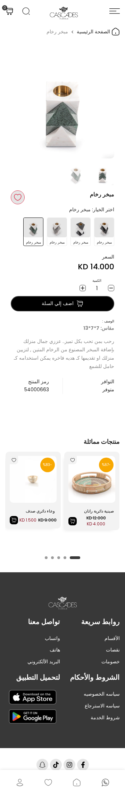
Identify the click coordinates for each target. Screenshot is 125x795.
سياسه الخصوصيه (102, 693)
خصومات (110, 661)
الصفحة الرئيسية (94, 31)
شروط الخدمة (105, 717)
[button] (18, 197)
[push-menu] (114, 11)
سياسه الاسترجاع (102, 705)
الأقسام (112, 638)
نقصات (113, 649)
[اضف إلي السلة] (72, 521)
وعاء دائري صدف (40, 511)
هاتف (55, 649)
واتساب (52, 638)
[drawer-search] (26, 11)
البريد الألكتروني (43, 661)
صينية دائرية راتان (99, 511)
